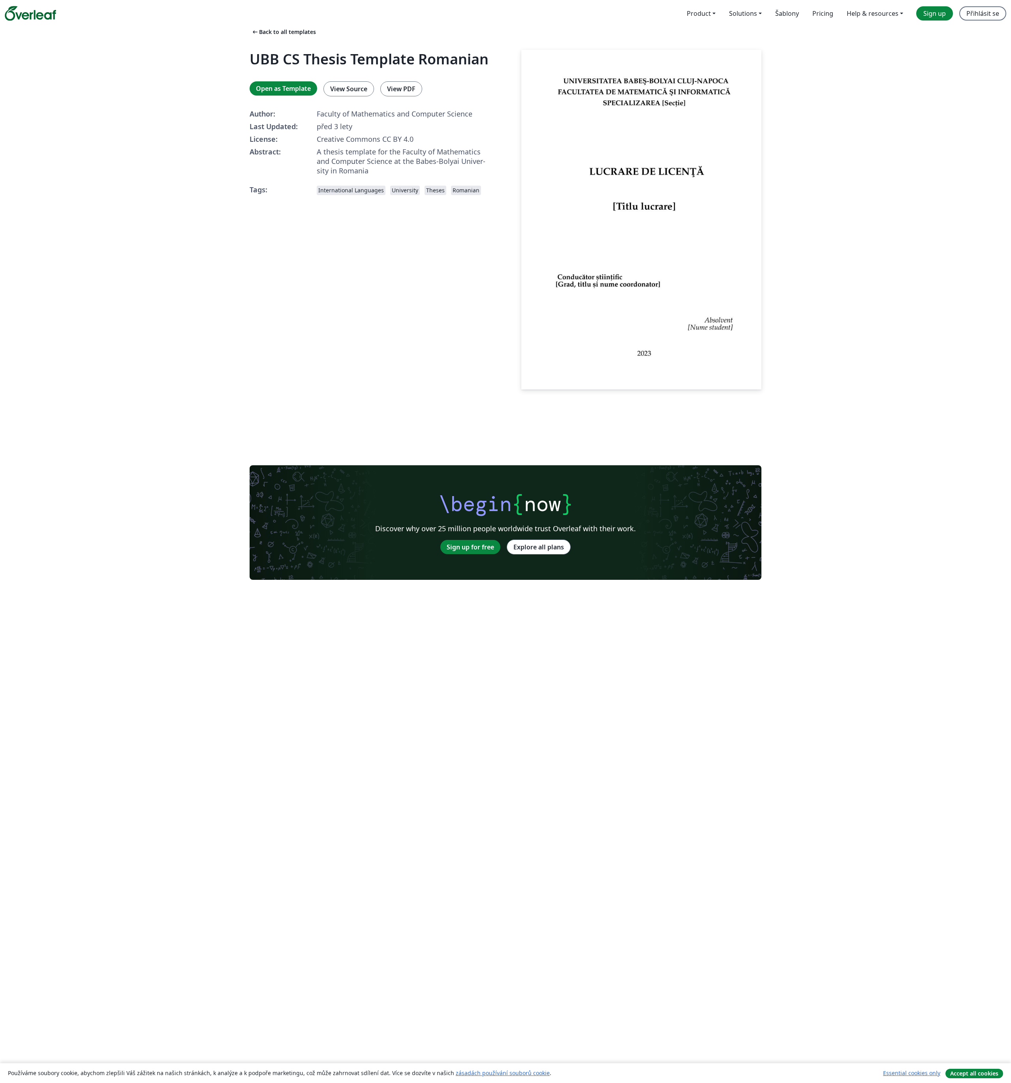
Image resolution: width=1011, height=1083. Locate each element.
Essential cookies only (911, 1073)
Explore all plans (538, 547)
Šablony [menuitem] (787, 13)
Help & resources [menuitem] (872, 13)
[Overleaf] (30, 13)
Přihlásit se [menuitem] (982, 13)
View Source (348, 89)
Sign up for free (470, 547)
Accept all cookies (974, 1073)
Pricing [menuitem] (822, 13)
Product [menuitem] (699, 13)
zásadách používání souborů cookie (503, 1073)
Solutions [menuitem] (743, 13)
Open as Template (283, 88)
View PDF (401, 89)
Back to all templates (283, 32)
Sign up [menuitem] (934, 13)
